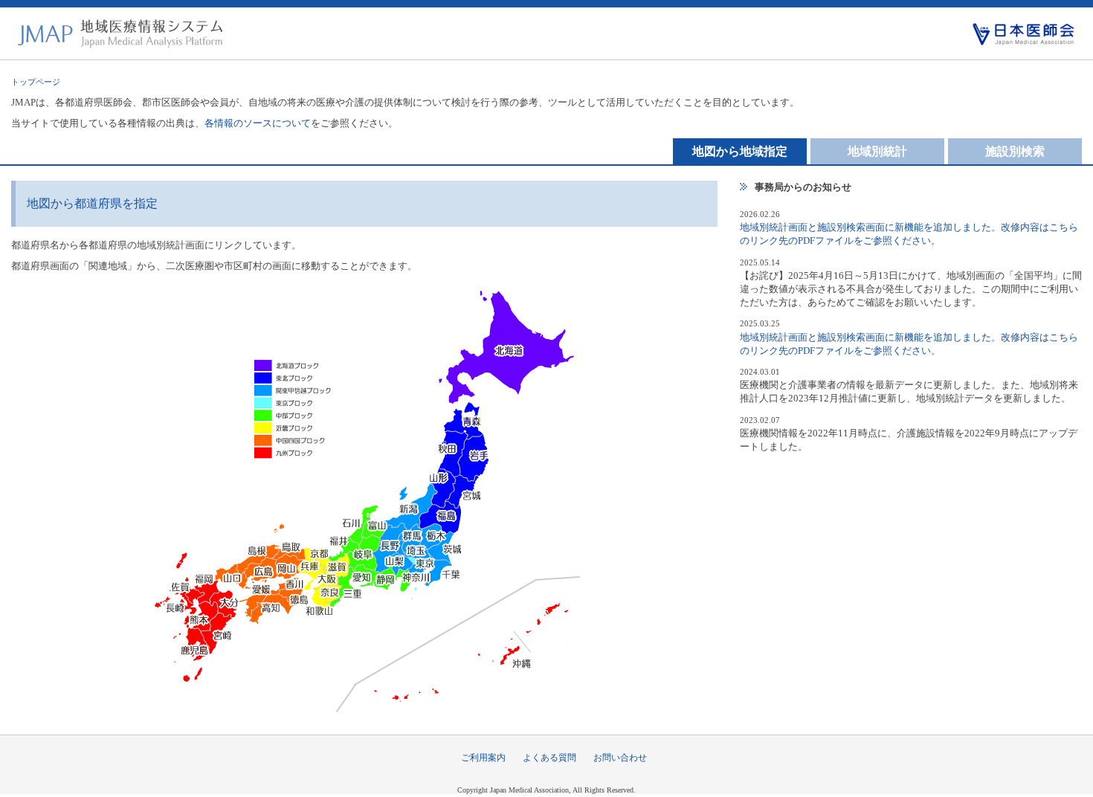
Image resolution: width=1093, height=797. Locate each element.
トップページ (35, 81)
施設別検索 (1015, 151)
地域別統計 (877, 151)
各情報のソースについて (257, 123)
